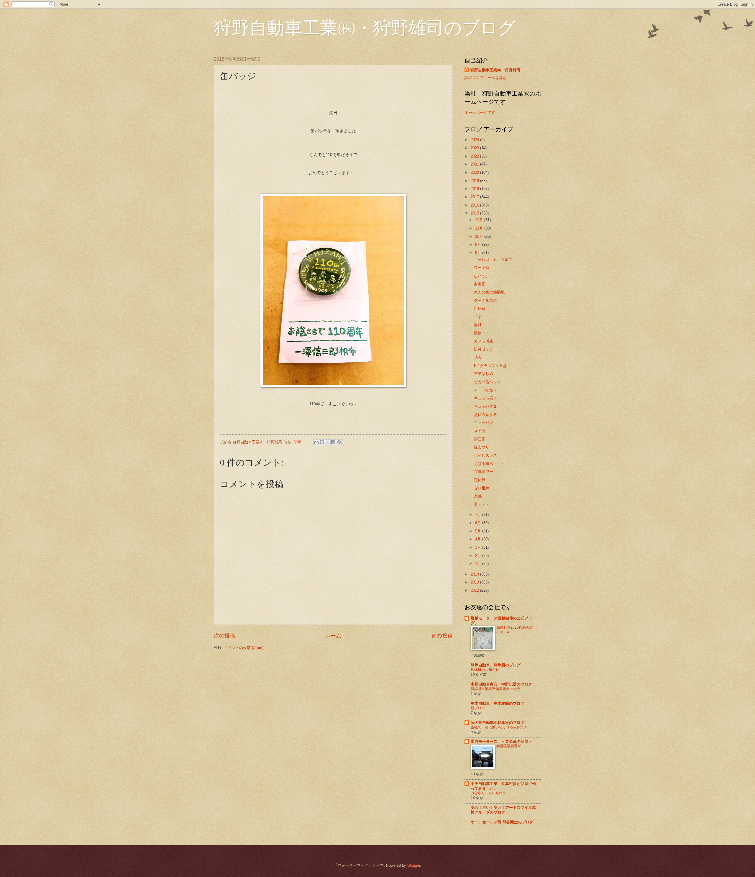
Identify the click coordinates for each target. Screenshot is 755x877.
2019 (475, 180)
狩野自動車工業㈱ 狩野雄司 (495, 70)
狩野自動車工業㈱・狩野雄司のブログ (365, 27)
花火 (478, 357)
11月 (479, 228)
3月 (478, 547)
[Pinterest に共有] (339, 442)
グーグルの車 (485, 300)
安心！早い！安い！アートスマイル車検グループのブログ (503, 809)
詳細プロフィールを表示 (486, 78)
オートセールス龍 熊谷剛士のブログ (502, 822)
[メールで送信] (316, 442)
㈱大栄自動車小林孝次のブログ (497, 722)
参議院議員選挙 (508, 746)
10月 (479, 236)
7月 (478, 514)
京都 (478, 496)
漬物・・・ (483, 333)
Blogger (413, 865)
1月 (478, 563)
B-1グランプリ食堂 (490, 365)
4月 (478, 539)
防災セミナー (485, 349)
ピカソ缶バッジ (487, 382)
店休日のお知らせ (485, 670)
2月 (478, 555)
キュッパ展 (483, 422)
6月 (478, 523)
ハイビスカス (485, 455)
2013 (475, 582)
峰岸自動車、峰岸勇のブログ (496, 665)
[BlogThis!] (322, 442)
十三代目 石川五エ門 (493, 259)
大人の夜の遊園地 (489, 292)
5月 (478, 531)
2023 (475, 148)
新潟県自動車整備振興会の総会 (495, 689)
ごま (478, 316)
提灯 (478, 324)
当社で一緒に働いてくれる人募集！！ (501, 727)
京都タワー (483, 471)
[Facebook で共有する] (333, 442)
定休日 (479, 308)
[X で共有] (328, 442)
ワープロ (481, 267)
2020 (475, 172)
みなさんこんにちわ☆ (488, 793)
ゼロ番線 (481, 488)
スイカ (479, 431)
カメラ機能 (483, 341)
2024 (475, 139)
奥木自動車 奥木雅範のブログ (497, 703)
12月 (479, 220)
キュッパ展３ (485, 398)
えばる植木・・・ (489, 463)
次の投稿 (224, 636)
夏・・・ (481, 504)
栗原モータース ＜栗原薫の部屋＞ (501, 741)
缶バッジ (481, 276)
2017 (475, 197)
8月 (478, 252)
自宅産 (479, 284)
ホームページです (480, 112)
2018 (475, 188)
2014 (475, 574)
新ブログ (478, 708)
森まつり (481, 447)
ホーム (333, 636)
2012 (475, 590)
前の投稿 (442, 636)
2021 (475, 164)
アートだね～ (485, 390)
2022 (475, 156)
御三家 (479, 439)
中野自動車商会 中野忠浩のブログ (501, 684)
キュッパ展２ (485, 406)
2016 (475, 205)
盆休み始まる (485, 414)
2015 (475, 213)
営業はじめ (483, 373)
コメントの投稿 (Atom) (243, 647)
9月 (478, 244)
